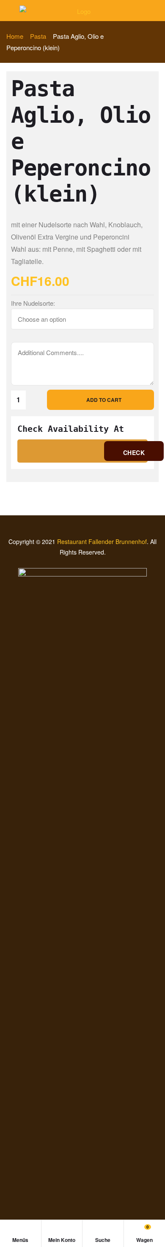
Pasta (38, 36)
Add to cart (103, 400)
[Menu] (9, 10)
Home (14, 36)
